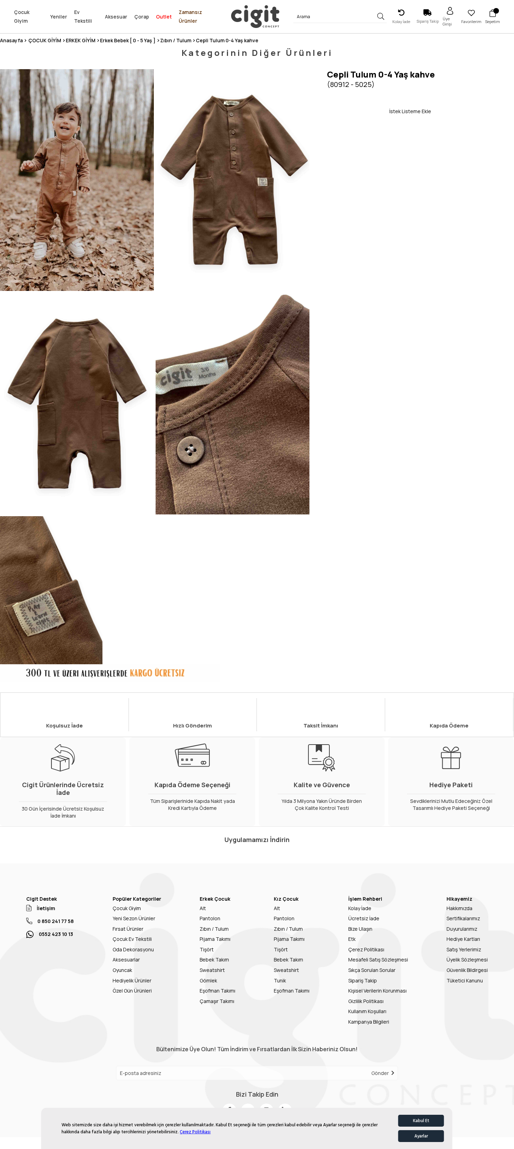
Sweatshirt (212, 970)
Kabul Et (421, 1120)
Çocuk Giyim (127, 908)
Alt (203, 908)
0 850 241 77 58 (55, 921)
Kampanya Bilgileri (368, 1021)
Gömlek (208, 980)
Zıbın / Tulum (214, 928)
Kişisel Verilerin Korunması (377, 990)
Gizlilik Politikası (366, 1001)
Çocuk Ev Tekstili (132, 939)
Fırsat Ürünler (128, 928)
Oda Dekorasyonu (133, 949)
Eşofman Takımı (217, 990)
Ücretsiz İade (363, 918)
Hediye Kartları (463, 939)
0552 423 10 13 (56, 934)
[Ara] (380, 16)
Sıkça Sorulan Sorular (371, 970)
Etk (352, 939)
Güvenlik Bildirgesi (467, 970)
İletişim (46, 908)
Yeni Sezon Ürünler (134, 918)
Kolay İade (359, 908)
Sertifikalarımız (463, 918)
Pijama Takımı (215, 939)
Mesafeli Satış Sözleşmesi (378, 959)
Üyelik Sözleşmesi (467, 959)
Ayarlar (421, 1136)
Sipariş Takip (362, 980)
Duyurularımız (462, 928)
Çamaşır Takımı (217, 1001)
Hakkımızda (459, 908)
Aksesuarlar (126, 959)
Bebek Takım (214, 959)
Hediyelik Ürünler (132, 980)
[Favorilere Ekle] (358, 111)
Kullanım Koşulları (367, 1011)
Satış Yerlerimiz (464, 949)
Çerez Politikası (195, 1131)
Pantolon (210, 918)
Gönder (380, 1073)
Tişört (207, 949)
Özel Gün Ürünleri (132, 990)
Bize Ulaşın (360, 928)
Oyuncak (122, 970)
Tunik (280, 980)
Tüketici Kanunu (465, 980)
